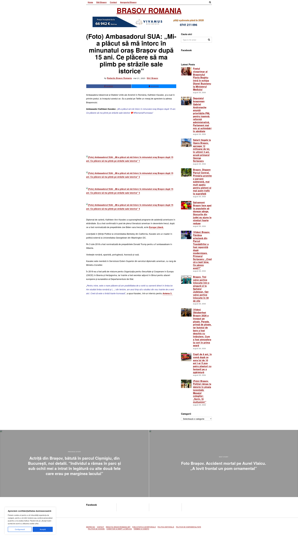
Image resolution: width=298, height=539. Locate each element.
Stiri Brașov (101, 2)
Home (90, 2)
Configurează (20, 529)
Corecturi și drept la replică (119, 529)
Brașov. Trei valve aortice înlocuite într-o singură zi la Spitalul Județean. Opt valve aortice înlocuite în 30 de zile (201, 288)
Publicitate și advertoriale (144, 527)
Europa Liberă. (156, 227)
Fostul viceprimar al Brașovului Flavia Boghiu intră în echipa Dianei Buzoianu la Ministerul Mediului (202, 79)
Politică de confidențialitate (188, 527)
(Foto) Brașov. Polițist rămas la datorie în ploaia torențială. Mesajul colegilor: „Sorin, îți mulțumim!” (202, 391)
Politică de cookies (96, 529)
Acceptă (43, 529)
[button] (209, 40)
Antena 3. (168, 293)
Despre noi (90, 527)
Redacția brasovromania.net (118, 527)
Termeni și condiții (141, 529)
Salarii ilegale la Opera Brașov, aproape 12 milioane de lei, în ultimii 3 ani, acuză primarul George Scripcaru (202, 150)
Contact (113, 2)
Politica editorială (166, 527)
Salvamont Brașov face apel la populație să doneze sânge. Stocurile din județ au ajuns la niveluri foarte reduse (202, 213)
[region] (30, 520)
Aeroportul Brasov (128, 2)
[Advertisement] (131, 134)
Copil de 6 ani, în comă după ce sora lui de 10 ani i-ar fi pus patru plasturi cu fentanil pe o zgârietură (202, 363)
